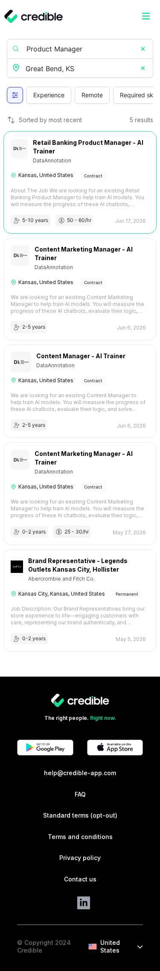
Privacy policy (80, 857)
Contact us (80, 879)
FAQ (80, 794)
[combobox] (81, 69)
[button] (143, 48)
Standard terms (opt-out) (80, 815)
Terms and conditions (80, 836)
